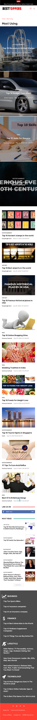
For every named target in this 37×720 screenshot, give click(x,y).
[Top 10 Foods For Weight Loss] (18, 385)
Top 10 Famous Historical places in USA (17, 301)
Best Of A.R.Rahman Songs (14, 498)
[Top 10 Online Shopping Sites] (18, 320)
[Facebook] (13, 706)
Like (32, 511)
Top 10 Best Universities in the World (18, 623)
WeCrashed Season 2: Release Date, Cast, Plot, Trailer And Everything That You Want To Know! (18, 667)
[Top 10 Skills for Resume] (18, 138)
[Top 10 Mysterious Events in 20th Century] (18, 184)
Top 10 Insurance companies (14, 606)
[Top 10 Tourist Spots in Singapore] (18, 417)
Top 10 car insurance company (15, 611)
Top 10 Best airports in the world (16, 268)
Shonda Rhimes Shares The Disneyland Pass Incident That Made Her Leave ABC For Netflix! (14, 565)
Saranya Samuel (7, 338)
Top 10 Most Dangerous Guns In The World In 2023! (17, 682)
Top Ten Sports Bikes (11, 601)
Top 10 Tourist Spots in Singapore (17, 433)
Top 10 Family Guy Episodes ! (13, 540)
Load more (18, 585)
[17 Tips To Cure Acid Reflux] (18, 450)
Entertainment (19, 44)
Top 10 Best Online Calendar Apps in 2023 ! (17, 690)
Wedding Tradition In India (14, 368)
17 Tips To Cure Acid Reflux (14, 465)
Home (3, 19)
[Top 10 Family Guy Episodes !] (30, 539)
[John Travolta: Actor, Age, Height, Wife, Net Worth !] (30, 552)
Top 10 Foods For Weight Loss (15, 400)
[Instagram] (16, 706)
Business (18, 90)
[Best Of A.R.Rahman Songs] (18, 483)
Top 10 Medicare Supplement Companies (15, 629)
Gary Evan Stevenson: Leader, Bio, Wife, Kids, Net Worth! (19, 659)
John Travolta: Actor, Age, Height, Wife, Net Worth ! (12, 552)
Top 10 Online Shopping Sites (15, 335)
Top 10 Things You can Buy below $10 (18, 636)
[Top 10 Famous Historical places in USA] (18, 285)
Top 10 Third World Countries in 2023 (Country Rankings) (13, 528)
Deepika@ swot (6, 238)
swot (3, 436)
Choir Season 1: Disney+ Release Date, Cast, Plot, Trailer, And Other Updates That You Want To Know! (13, 577)
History (4, 265)
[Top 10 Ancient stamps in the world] (18, 220)
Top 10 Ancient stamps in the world (18, 235)
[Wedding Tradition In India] (18, 352)
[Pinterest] (20, 706)
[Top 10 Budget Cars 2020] (18, 93)
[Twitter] (24, 706)
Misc (18, 135)
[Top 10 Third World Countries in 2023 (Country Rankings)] (30, 527)
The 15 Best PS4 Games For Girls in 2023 (19, 696)
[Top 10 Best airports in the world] (18, 253)
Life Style (6, 524)
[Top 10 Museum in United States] (18, 48)
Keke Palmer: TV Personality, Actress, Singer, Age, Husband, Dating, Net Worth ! (18, 651)
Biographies (7, 549)
